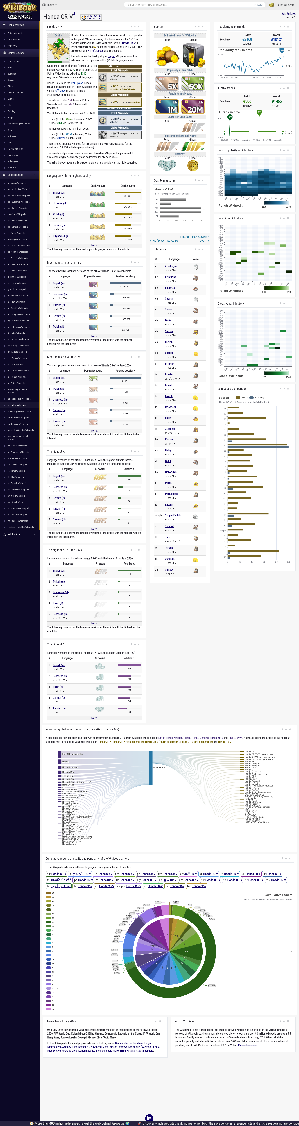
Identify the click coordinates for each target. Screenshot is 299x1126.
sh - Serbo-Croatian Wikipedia (21, 430)
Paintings (12, 111)
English (50, 5)
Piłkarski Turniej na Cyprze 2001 (194, 238)
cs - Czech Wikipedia (17, 214)
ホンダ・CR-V (81, 874)
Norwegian (171, 472)
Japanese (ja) (60, 294)
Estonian (169, 363)
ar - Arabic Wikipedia (17, 183)
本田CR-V (190, 874)
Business (12, 80)
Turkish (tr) (59, 581)
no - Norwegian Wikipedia (19, 399)
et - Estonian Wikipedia (18, 258)
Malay (168, 450)
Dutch (168, 461)
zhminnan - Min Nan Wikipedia (21, 527)
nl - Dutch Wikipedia (16, 383)
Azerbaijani (171, 266)
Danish (168, 320)
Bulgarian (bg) (60, 236)
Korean (169, 439)
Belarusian (170, 277)
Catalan (169, 298)
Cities (10, 86)
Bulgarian (170, 288)
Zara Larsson (110, 1047)
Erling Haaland (127, 1050)
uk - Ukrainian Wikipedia (18, 489)
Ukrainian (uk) (60, 203)
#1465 (277, 101)
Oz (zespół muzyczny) (164, 240)
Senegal (97, 1047)
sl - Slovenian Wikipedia (18, 452)
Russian (169, 504)
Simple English (173, 515)
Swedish (169, 526)
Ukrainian (170, 558)
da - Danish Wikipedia (17, 220)
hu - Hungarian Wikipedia (19, 314)
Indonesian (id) (61, 592)
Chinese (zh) (59, 519)
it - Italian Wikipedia (16, 333)
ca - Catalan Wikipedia (18, 208)
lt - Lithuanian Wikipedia (18, 370)
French (169, 396)
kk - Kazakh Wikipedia (17, 352)
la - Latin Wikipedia (16, 364)
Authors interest (15, 33)
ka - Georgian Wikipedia (18, 345)
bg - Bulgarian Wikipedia (19, 202)
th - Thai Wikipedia (16, 477)
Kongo (101, 1050)
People (11, 117)
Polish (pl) (58, 214)
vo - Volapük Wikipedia (18, 514)
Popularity (12, 45)
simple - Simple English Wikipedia (18, 438)
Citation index (14, 39)
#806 (247, 101)
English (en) (59, 192)
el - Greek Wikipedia (16, 233)
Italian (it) (58, 603)
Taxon (10, 142)
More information (247, 1045)
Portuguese (171, 493)
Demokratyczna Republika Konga (133, 1043)
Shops (10, 130)
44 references (95, 50)
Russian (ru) (59, 305)
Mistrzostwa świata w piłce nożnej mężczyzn (72, 1050)
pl (74, 13)
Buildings (12, 73)
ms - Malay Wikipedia (17, 377)
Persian (169, 374)
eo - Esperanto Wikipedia (19, 245)
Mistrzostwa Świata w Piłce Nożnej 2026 (69, 1047)
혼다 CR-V (169, 880)
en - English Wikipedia (17, 239)
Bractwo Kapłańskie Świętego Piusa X (139, 1047)
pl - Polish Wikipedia (17, 405)
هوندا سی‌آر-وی (61, 886)
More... (94, 245)
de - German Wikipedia (18, 227)
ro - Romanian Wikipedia (18, 417)
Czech (168, 309)
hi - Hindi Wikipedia (16, 302)
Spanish (169, 353)
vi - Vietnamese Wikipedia (19, 508)
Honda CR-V (128, 43)
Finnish (168, 385)
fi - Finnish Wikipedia (17, 277)
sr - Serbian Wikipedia (17, 458)
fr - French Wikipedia (17, 283)
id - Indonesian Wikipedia (19, 327)
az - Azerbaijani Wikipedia (19, 189)
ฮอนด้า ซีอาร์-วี (61, 880)
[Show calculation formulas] (149, 1118)
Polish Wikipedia (285, 5)
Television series (15, 148)
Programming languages (19, 123)
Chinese (169, 569)
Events (11, 98)
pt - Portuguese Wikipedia (19, 411)
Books (10, 67)
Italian (168, 418)
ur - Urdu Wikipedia (16, 496)
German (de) (59, 225)
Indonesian (170, 407)
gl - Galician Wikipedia (18, 289)
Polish (168, 483)
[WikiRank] (20, 7)
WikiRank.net (289, 13)
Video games (13, 161)
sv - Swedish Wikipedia (18, 464)
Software (12, 136)
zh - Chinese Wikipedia (18, 521)
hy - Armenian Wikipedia (18, 320)
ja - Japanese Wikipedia (18, 339)
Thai (167, 537)
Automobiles (13, 61)
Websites (12, 167)
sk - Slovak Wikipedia (17, 445)
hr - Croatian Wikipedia (18, 308)
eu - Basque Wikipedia (18, 264)
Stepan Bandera (144, 1050)
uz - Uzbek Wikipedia (17, 502)
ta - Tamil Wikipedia (16, 470)
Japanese (170, 428)
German (169, 331)
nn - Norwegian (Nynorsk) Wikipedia (19, 391)
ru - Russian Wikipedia (18, 424)
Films (10, 105)
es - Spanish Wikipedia (18, 251)
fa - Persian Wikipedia (17, 270)
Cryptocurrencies (15, 92)
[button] (131, 26)
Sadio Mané (112, 1050)
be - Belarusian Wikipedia (19, 195)
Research (258, 4)
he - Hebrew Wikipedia (18, 295)
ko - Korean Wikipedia (17, 358)
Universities (13, 155)
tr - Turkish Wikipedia (17, 483)
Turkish (169, 548)
